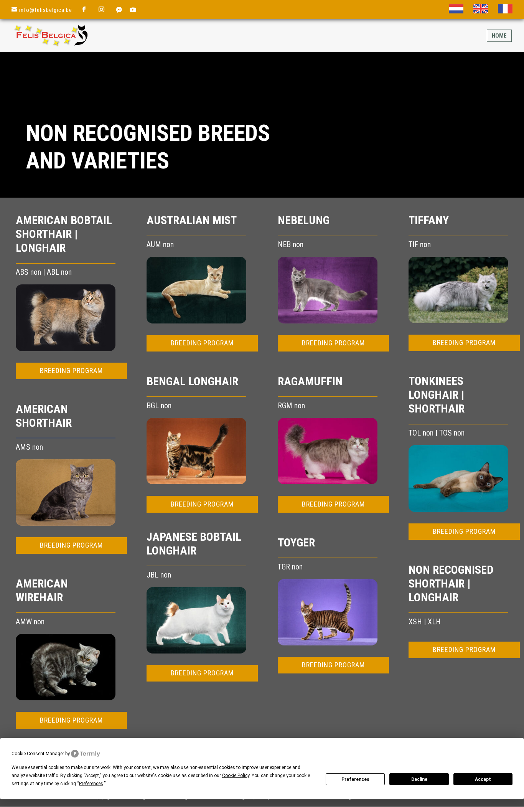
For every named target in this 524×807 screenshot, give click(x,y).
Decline (419, 779)
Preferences (355, 779)
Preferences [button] (91, 783)
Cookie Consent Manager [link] (38, 753)
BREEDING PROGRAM (71, 370)
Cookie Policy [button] (235, 775)
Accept (483, 779)
